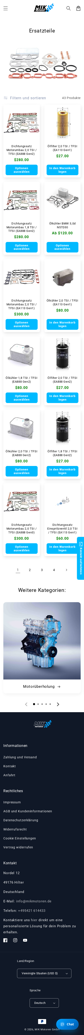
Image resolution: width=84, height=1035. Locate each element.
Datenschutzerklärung (20, 820)
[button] (68, 8)
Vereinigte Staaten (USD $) (40, 973)
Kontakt (9, 766)
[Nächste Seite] (66, 570)
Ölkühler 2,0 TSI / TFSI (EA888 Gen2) (21, 453)
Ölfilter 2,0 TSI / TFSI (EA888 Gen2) (62, 379)
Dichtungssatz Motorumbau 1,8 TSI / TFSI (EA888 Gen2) (21, 227)
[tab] (34, 704)
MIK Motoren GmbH (47, 1029)
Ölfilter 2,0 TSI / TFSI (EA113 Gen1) (62, 148)
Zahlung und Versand (20, 757)
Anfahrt (9, 775)
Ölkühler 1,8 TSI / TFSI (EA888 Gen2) (21, 379)
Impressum (12, 802)
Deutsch (40, 1003)
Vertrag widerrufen (18, 847)
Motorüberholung (39, 686)
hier (34, 920)
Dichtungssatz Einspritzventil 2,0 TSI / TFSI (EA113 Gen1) (62, 528)
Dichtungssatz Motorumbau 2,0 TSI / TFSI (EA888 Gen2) (21, 149)
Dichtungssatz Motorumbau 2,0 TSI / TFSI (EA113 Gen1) (21, 304)
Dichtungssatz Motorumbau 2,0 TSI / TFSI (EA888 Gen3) (21, 528)
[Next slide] (57, 704)
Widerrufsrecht (15, 829)
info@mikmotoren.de (33, 901)
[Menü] (6, 8)
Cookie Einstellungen (19, 838)
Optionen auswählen (22, 169)
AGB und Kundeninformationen (27, 811)
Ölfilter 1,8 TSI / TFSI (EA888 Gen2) (62, 453)
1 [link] (18, 570)
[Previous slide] (26, 704)
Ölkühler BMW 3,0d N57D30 (62, 225)
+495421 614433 (31, 911)
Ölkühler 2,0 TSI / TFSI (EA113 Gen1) (62, 302)
